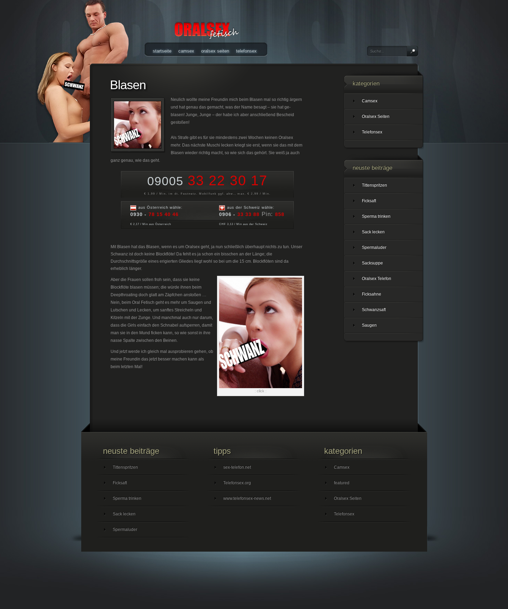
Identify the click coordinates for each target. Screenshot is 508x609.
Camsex (186, 51)
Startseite (162, 51)
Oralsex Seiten (215, 51)
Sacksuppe (372, 263)
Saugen (369, 325)
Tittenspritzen (374, 185)
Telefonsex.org (237, 482)
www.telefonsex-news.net (247, 498)
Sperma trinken (376, 216)
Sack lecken (373, 231)
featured (341, 482)
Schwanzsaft (374, 309)
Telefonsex (246, 51)
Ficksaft (369, 200)
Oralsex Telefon (376, 278)
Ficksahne (371, 294)
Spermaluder (374, 247)
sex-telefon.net (237, 467)
